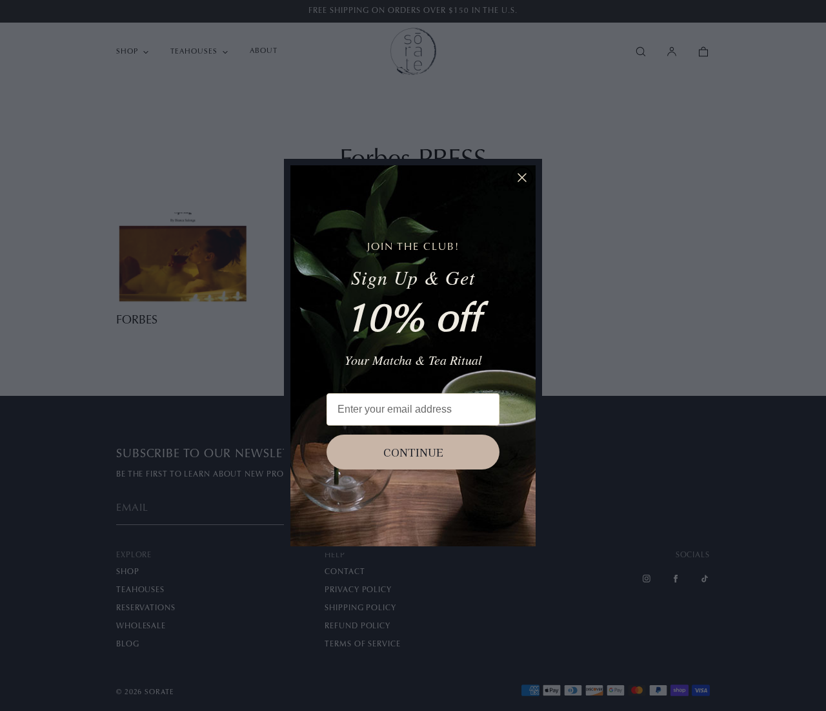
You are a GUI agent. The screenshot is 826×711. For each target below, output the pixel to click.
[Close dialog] (522, 177)
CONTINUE (413, 452)
